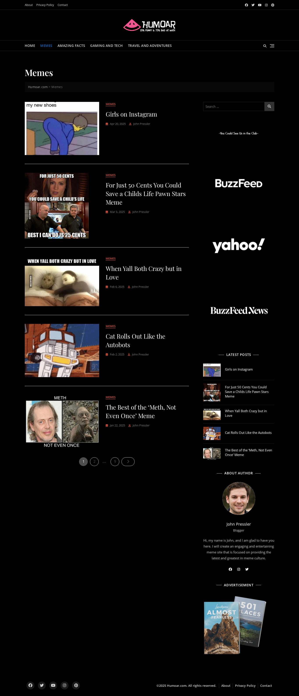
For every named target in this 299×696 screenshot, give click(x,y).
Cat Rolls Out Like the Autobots (248, 432)
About (29, 5)
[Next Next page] (128, 461)
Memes (46, 45)
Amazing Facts (71, 45)
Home (30, 45)
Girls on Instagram (131, 114)
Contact (63, 5)
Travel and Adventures (150, 45)
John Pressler (141, 124)
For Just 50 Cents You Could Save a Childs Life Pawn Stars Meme (146, 193)
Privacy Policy (45, 5)
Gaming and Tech (106, 45)
